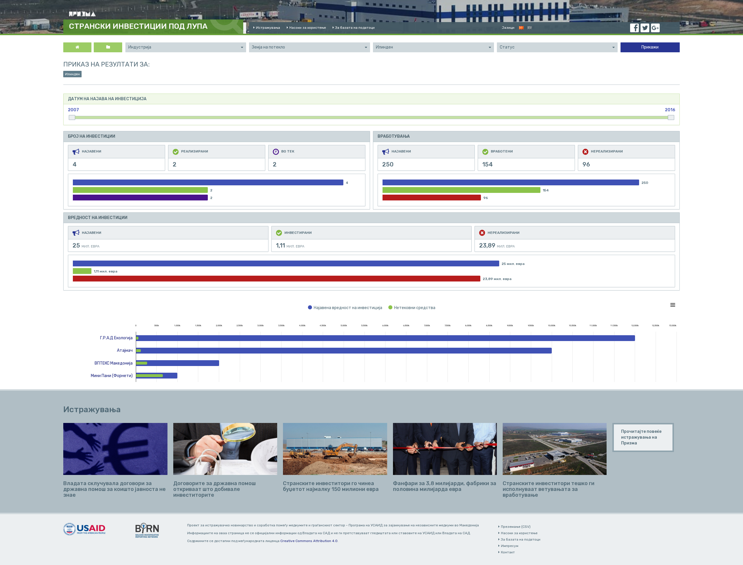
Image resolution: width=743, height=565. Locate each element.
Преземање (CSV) (516, 527)
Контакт (508, 552)
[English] (529, 28)
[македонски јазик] (521, 28)
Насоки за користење (307, 28)
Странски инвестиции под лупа (138, 26)
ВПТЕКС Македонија (114, 363)
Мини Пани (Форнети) (112, 375)
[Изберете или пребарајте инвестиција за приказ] (108, 47)
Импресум (509, 546)
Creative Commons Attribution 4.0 (309, 541)
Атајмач (125, 350)
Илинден (72, 74)
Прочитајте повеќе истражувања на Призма (641, 437)
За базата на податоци (355, 28)
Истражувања (268, 28)
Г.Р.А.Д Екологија (116, 338)
